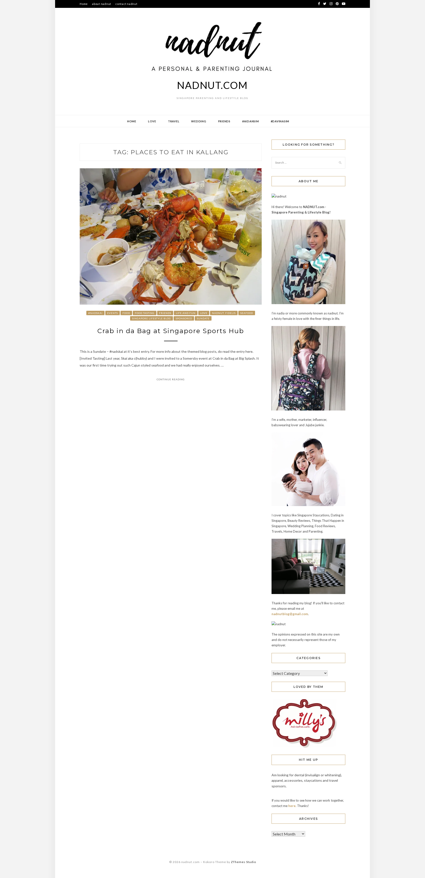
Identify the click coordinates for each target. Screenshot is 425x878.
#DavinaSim (280, 121)
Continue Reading (171, 379)
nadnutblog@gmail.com (290, 614)
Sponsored (184, 318)
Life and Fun (186, 313)
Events (112, 313)
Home (84, 3)
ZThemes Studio (243, 862)
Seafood (246, 313)
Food (126, 313)
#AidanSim (250, 121)
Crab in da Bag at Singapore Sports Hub (170, 331)
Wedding (198, 121)
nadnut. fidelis (224, 313)
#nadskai (95, 313)
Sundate (203, 318)
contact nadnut (126, 3)
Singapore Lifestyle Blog (151, 318)
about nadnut (101, 3)
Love (152, 121)
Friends (224, 121)
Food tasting (144, 313)
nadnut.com (212, 85)
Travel (174, 121)
